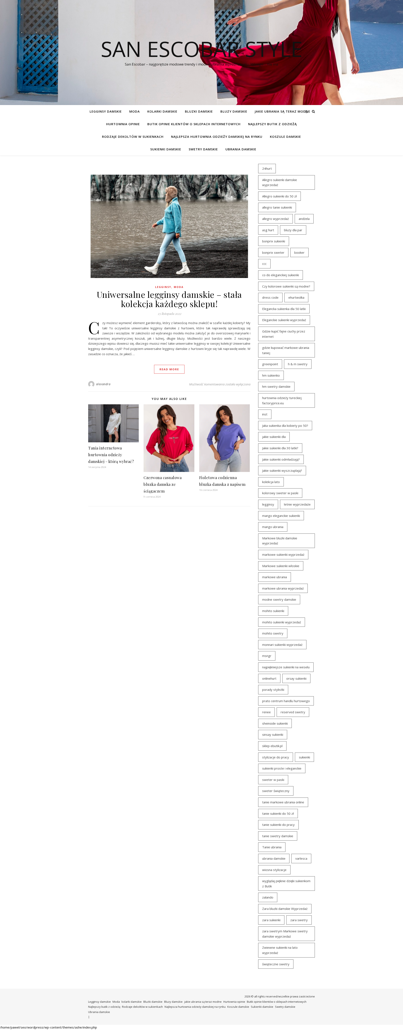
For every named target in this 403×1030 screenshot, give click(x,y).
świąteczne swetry (275, 964)
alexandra (103, 384)
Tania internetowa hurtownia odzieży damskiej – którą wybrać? (111, 454)
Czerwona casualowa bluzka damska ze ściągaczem (163, 484)
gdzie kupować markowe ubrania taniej (285, 350)
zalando (267, 897)
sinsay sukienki (272, 734)
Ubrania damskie (240, 149)
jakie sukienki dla (274, 437)
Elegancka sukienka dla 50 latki (284, 309)
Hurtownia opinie (123, 124)
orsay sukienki (296, 678)
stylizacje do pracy (275, 757)
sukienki (304, 757)
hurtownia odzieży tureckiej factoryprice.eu (282, 400)
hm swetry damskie (276, 386)
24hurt (267, 168)
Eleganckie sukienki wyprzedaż (284, 320)
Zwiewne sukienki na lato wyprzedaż (280, 950)
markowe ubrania (274, 577)
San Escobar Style (201, 48)
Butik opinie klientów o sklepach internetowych (194, 124)
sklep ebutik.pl (272, 746)
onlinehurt (269, 678)
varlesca (301, 858)
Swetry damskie (203, 149)
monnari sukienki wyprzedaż (282, 644)
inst (264, 414)
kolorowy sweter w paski (280, 493)
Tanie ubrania (271, 847)
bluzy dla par (293, 230)
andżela (304, 219)
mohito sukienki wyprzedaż (281, 622)
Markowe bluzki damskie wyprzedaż (279, 540)
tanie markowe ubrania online (283, 802)
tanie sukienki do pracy (278, 824)
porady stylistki (273, 689)
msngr (266, 656)
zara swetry (299, 920)
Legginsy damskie (106, 111)
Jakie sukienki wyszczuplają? (282, 470)
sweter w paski (273, 780)
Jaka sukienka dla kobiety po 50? (285, 425)
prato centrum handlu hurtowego (286, 701)
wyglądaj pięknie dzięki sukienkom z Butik (286, 883)
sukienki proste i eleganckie (281, 768)
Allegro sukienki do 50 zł (279, 196)
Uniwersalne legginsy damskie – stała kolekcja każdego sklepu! (169, 299)
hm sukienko (271, 375)
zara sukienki (271, 920)
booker (299, 252)
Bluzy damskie (233, 111)
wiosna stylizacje (274, 870)
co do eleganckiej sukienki (280, 275)
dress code (270, 297)
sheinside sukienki (275, 723)
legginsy (268, 504)
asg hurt (268, 230)
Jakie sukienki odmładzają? (281, 459)
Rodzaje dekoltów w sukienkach (133, 136)
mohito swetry (272, 633)
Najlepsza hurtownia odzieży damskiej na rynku (216, 136)
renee (266, 712)
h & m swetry (297, 364)
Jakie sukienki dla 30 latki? (280, 448)
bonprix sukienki (273, 241)
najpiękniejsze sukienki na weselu (286, 667)
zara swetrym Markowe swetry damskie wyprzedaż (285, 933)
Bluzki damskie (199, 111)
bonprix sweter (273, 252)
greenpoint (270, 364)
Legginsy (163, 287)
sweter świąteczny (275, 791)
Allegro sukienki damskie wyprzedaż (279, 182)
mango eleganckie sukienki (281, 516)
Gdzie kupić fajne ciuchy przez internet (283, 334)
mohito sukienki (273, 611)
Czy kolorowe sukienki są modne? (286, 286)
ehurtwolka (296, 297)
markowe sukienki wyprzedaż (283, 554)
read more (169, 369)
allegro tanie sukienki (277, 207)
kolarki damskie (162, 111)
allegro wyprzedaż (275, 219)
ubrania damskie (273, 858)
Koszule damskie (285, 136)
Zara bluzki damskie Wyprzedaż (284, 909)
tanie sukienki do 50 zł (278, 813)
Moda (134, 111)
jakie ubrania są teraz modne (282, 111)
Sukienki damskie (165, 149)
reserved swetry (293, 712)
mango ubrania (272, 527)
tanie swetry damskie (277, 836)
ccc (264, 263)
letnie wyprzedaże (297, 504)
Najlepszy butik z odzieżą (272, 124)
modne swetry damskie (279, 599)
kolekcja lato (271, 482)
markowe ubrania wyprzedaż (283, 588)
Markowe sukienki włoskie (280, 566)
